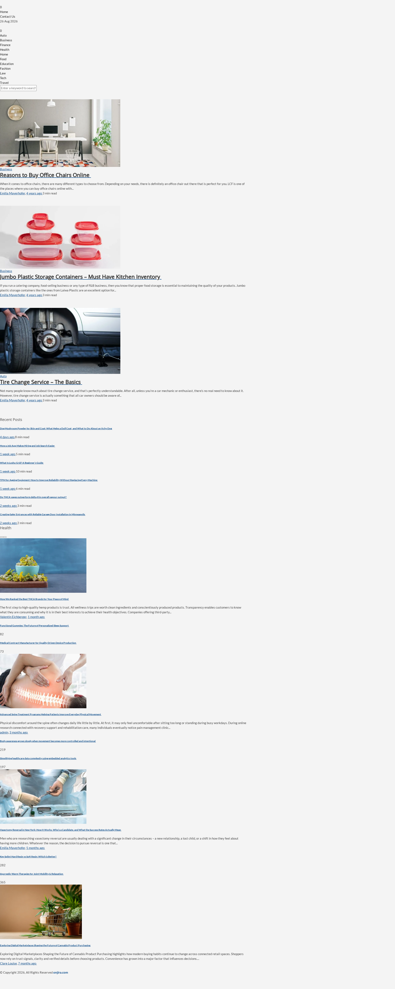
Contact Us (7, 16)
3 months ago (18, 732)
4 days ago (7, 437)
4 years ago (34, 193)
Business (6, 40)
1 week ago (8, 454)
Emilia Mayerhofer (12, 193)
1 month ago (36, 617)
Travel (4, 82)
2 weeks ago (8, 505)
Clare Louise (8, 963)
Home (4, 12)
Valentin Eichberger (13, 617)
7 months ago (27, 963)
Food (3, 59)
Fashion (5, 68)
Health (4, 49)
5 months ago (35, 848)
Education (7, 64)
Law (3, 73)
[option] (123, 596)
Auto (3, 35)
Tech (3, 78)
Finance (5, 45)
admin (4, 732)
